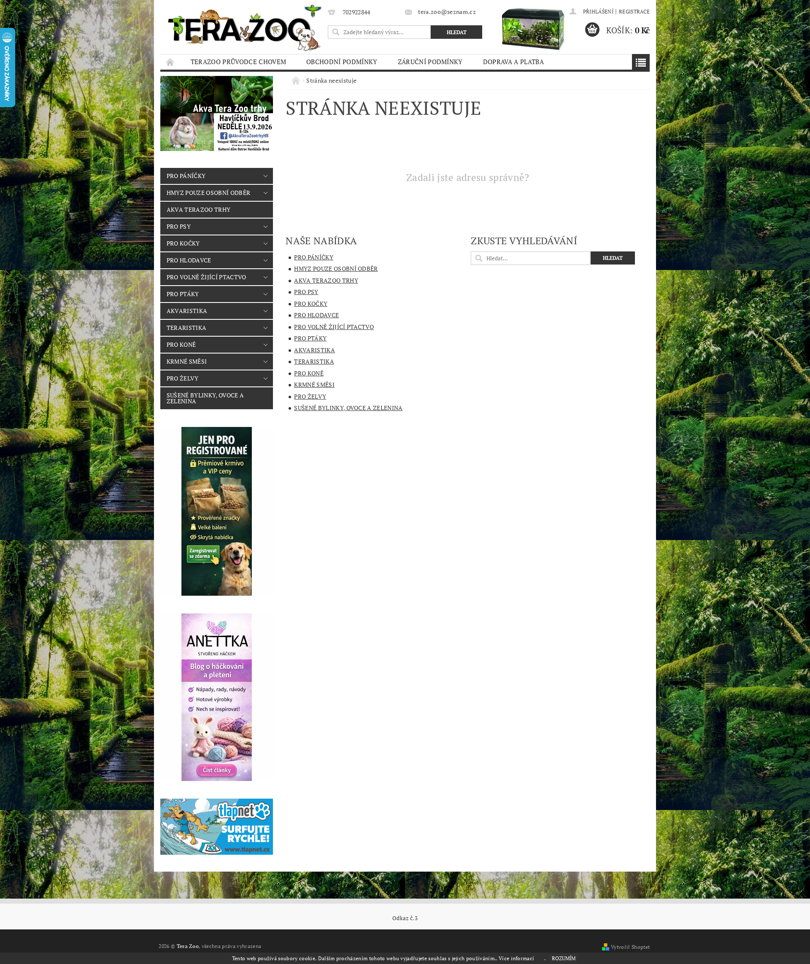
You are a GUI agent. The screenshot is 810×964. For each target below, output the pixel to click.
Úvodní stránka (170, 61)
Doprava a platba (513, 61)
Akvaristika (187, 311)
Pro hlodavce (189, 260)
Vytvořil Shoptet (630, 946)
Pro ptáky (183, 294)
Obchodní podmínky (341, 61)
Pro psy (179, 226)
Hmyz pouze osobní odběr (208, 193)
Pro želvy (183, 378)
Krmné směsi (187, 361)
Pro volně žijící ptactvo (206, 277)
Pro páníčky (186, 176)
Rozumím (563, 958)
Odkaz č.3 (405, 918)
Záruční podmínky (430, 61)
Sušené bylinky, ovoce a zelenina (205, 398)
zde (540, 958)
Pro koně (181, 344)
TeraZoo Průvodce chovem (238, 61)
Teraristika (187, 328)
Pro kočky (183, 243)
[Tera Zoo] (245, 27)
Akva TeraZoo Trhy (198, 209)
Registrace (634, 11)
